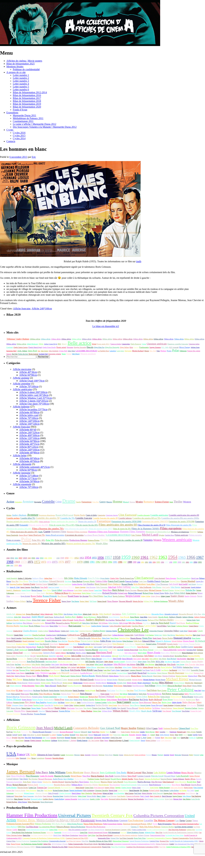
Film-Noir (95, 502)
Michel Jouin (135, 732)
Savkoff (14, 735)
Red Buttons (167, 694)
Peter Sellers (34, 694)
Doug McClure (62, 641)
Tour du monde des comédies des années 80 (126, 540)
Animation (18, 502)
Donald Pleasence (14, 641)
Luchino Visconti (88, 590)
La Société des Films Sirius (175, 835)
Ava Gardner (110, 620)
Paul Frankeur (101, 690)
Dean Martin (71, 638)
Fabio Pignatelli (53, 793)
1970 (23, 561)
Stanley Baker (68, 705)
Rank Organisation (165, 824)
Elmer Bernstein (180, 782)
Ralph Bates (143, 694)
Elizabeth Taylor (34, 644)
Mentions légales (14, 66)
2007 (11, 565)
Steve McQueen (123, 705)
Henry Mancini (91, 772)
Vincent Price (19, 711)
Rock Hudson (123, 699)
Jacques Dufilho (194, 656)
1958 (116, 557)
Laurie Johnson (178, 779)
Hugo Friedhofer (18, 776)
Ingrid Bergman (42, 656)
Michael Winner (180, 590)
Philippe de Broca (61, 593)
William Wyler (148, 601)
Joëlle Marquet (164, 735)
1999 (175, 562)
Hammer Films (58, 531)
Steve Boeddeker (119, 793)
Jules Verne (71, 351)
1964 (172, 557)
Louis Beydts (195, 799)
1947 (54, 558)
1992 (146, 562)
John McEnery (108, 664)
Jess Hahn (151, 661)
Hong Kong (109, 755)
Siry (44, 737)
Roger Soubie (128, 728)
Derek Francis (157, 638)
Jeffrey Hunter (108, 661)
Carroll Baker (162, 626)
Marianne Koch (198, 673)
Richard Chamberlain (50, 697)
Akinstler (139, 735)
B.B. (59, 344)
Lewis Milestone (68, 590)
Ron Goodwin (115, 785)
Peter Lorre (25, 694)
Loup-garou (120, 351)
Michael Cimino (168, 590)
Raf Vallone (123, 694)
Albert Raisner (22, 802)
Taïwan (33, 758)
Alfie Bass (197, 614)
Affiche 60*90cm (28, 469)
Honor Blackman (187, 653)
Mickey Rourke (132, 683)
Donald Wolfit (39, 641)
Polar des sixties (62, 540)
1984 (110, 562)
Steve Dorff (131, 776)
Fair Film (162, 847)
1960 (135, 557)
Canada (62, 755)
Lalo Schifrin (160, 772)
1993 (150, 562)
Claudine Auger (51, 635)
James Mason (85, 658)
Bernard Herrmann (45, 779)
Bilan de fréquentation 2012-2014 (30, 92)
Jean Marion (187, 799)
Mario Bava (106, 590)
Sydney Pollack (20, 601)
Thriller (178, 501)
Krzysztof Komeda (68, 787)
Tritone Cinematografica (43, 847)
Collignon (199, 737)
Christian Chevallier (101, 790)
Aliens (40, 344)
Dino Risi (15, 581)
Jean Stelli (44, 587)
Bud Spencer (63, 626)
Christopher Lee (133, 629)
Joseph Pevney (26, 590)
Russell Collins (52, 702)
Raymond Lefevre (36, 799)
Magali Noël (142, 673)
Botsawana (185, 755)
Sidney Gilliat (145, 596)
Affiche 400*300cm (29, 435)
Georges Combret (16, 584)
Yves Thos (194, 728)
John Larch (99, 664)
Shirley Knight (177, 702)
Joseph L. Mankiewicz (13, 590)
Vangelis (118, 787)
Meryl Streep (40, 679)
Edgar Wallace (124, 347)
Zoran (48, 737)
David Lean (195, 578)
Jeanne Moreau (79, 661)
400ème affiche (107, 339)
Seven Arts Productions (107, 820)
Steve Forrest (113, 705)
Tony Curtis (111, 708)
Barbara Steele (191, 620)
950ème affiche (21, 344)
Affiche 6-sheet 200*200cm (33, 392)
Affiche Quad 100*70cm (32, 380)
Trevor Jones (18, 796)
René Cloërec (84, 782)
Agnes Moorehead (33, 614)
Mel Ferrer (17, 679)
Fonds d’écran (20, 109)
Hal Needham (70, 653)
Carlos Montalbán (115, 626)
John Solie (89, 737)
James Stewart (96, 659)
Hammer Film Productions (31, 815)
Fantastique (87, 502)
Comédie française (83, 518)
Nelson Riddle (91, 796)
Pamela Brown (28, 690)
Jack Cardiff (183, 584)
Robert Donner (165, 697)
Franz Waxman (47, 796)
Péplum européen (195, 535)
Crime (58, 501)
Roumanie (48, 758)
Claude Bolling (59, 799)
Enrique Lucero (64, 644)
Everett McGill (107, 644)
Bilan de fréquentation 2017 (27, 98)
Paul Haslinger (196, 796)
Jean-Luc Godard (53, 587)
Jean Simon (168, 737)
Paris (158, 351)
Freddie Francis (154, 581)
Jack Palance (149, 656)
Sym (77, 735)
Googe (20, 735)
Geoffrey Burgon (48, 799)
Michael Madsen (137, 679)
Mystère (139, 502)
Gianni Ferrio (89, 787)
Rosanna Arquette (19, 702)
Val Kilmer (156, 708)
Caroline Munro (138, 626)
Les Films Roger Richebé (104, 835)
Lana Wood (107, 670)
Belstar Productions (162, 844)
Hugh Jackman (198, 653)
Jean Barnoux (46, 740)
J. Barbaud (72, 740)
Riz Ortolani (33, 779)
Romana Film (164, 841)
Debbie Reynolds (84, 638)
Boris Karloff (164, 623)
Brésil (191, 755)
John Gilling (124, 586)
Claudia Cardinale (38, 635)
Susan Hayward (157, 705)
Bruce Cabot (45, 626)
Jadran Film (47, 844)
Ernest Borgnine (84, 644)
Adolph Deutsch (58, 782)
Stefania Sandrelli (79, 705)
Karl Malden (177, 667)
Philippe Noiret (66, 694)
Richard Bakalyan (13, 697)
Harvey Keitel (142, 653)
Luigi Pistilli (132, 673)
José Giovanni (185, 587)
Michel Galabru (46, 683)
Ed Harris (97, 641)
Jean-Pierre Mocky (51, 661)
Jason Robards (127, 659)
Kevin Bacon (45, 670)
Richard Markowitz (19, 785)
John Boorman (91, 587)
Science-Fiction (162, 501)
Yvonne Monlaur (27, 714)
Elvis (131, 347)
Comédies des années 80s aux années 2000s (180, 518)
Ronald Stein (191, 782)
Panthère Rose (169, 535)
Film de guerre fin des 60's (86, 525)
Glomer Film (115, 838)
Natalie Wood (62, 686)
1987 (125, 562)
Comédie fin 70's (67, 518)
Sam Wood (108, 596)
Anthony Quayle (12, 620)
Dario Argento (171, 578)
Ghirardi (84, 732)
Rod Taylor (144, 699)
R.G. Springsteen (75, 593)
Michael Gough (87, 679)
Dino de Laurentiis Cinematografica (185, 824)
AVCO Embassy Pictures (60, 844)
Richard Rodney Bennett (61, 790)
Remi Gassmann (28, 796)
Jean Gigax (124, 735)
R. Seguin (65, 735)
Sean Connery (124, 702)
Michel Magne (76, 776)
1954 (88, 557)
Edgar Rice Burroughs (112, 347)
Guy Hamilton (88, 584)
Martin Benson (114, 676)
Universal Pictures (74, 815)
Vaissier (90, 735)
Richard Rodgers (11, 802)
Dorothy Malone (51, 641)
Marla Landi (65, 676)
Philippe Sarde (32, 785)
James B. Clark (15, 587)
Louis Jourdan (111, 673)
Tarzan (64, 354)
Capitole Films (154, 841)
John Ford (112, 587)
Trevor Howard (132, 708)
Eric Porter (73, 644)
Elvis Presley (54, 644)
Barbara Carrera (141, 620)
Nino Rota (86, 776)
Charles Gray (65, 631)
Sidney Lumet (165, 596)
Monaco (154, 755)
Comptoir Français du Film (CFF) (77, 838)
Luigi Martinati (166, 740)
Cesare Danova (193, 626)
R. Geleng (52, 735)
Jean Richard (171, 659)
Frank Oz (40, 647)
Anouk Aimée (163, 617)
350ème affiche (97, 339)
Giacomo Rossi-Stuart (131, 650)
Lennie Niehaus (174, 772)
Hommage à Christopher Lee (158, 532)
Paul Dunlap (48, 790)
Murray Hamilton (15, 686)
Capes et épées (116, 344)
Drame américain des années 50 (64, 521)
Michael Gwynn (100, 679)
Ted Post (29, 601)
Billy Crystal (123, 623)
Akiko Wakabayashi (46, 614)
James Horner (194, 776)
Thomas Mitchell (47, 708)
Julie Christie (109, 667)
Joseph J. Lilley (95, 799)
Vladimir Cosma (93, 779)
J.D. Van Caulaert (93, 740)
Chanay (152, 735)
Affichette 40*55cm (29, 444)
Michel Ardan (11, 683)
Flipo (102, 740)
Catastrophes (126, 344)
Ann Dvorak (124, 617)
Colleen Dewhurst (118, 635)
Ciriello (142, 732)
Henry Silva (165, 653)
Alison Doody (26, 617)
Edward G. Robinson (163, 641)
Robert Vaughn (88, 699)
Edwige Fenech (188, 641)
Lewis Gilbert (57, 590)
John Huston (156, 587)
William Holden (120, 711)
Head (111, 735)
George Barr (185, 737)
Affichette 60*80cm (29, 412)
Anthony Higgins (187, 617)
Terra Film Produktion (118, 847)
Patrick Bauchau (54, 690)
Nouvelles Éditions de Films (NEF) (100, 841)
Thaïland (160, 755)
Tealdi (160, 728)
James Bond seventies (54, 535)
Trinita (68, 354)
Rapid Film (21, 829)
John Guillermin (145, 587)
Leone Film (83, 832)
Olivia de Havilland (174, 686)
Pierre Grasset (105, 694)
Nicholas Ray (190, 590)
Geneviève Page (162, 647)
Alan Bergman (156, 782)
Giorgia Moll (181, 650)
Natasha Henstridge (74, 686)
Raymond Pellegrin (154, 694)
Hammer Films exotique (77, 532)
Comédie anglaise (13, 518)
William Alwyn (76, 785)
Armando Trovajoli (46, 785)
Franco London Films (139, 829)
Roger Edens (166, 785)
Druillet (102, 732)
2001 (183, 562)
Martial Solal (113, 790)
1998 (170, 562)
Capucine (105, 626)
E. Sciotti (38, 735)
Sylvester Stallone (180, 705)
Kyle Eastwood (99, 787)
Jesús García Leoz (83, 799)
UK (28, 754)
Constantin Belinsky (86, 728)
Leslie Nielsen (11, 673)
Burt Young (86, 626)
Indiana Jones (195, 347)
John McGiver (120, 664)
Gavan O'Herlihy (130, 647)
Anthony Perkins (199, 617)
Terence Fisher (47, 600)
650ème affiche (158, 339)
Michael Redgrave (149, 679)
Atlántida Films (150, 832)
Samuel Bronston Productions (139, 841)
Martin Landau (124, 676)
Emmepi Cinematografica (180, 838)
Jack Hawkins (87, 656)
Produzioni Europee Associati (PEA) (20, 824)
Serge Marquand (145, 702)
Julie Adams (101, 667)
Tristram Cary (42, 787)
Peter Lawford (15, 694)
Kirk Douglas (75, 670)
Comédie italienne (125, 518)
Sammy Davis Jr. (70, 702)
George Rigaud (67, 650)
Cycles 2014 (19, 138)
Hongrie (115, 755)
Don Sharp (23, 581)
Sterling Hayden (102, 705)
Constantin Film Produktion (39, 841)
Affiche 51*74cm (28, 478)
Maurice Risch (192, 676)
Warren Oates (97, 711)
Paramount (88, 820)
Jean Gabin (145, 659)
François (77, 732)
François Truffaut (131, 581)
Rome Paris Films (140, 838)
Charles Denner (54, 631)
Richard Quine (148, 593)
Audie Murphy (79, 620)
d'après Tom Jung (116, 737)
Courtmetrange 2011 (23, 121)
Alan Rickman (68, 614)
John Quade (171, 664)
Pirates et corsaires (13, 540)
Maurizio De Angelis (62, 776)
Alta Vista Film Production (177, 829)
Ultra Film (85, 841)
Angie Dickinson (89, 617)
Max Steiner (147, 772)
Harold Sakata (90, 653)
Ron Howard (62, 596)
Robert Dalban (141, 696)
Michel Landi (150, 534)
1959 (126, 557)
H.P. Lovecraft (174, 347)
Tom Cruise (79, 708)
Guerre (102, 502)
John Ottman (187, 796)
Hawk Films (57, 835)
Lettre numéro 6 (21, 89)
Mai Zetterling (151, 673)
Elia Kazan (68, 581)
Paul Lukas (111, 690)
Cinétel (171, 844)
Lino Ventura (136, 535)
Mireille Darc (189, 683)
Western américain (177, 539)
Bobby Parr (154, 623)
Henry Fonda (153, 652)
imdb (138, 261)
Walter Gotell (75, 711)
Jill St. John (160, 661)
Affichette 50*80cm (29, 481)
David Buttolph (134, 790)
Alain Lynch (83, 735)
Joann (24, 735)
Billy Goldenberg (88, 790)
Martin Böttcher (147, 793)
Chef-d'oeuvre (136, 344)
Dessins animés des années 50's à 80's (22, 521)
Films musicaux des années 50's (24, 532)
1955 (94, 557)
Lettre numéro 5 (21, 86)
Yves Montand (176, 711)
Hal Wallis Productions (105, 844)
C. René (143, 737)
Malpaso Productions (43, 824)
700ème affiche (168, 339)
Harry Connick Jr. (155, 796)
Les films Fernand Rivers (96, 829)
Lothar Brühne (174, 790)
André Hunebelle (11, 578)
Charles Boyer (17, 631)
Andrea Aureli (59, 617)
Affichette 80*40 (27, 429)
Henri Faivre (20, 740)
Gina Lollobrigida (170, 650)
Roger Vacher (10, 740)
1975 (55, 561)
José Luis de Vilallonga (40, 667)
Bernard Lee (76, 623)
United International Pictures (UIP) (37, 829)
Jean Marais (162, 659)
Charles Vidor (114, 578)
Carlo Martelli (118, 782)
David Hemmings (28, 638)
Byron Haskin (104, 578)
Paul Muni (130, 690)
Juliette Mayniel (148, 667)
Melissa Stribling (29, 679)
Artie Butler (38, 796)
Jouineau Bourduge (170, 728)
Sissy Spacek (28, 705)
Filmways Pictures (63, 827)
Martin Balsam (102, 676)
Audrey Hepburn (19, 515)
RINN (181, 735)
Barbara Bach (120, 620)
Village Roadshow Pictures (135, 832)
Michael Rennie (160, 679)
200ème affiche (66, 339)
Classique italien (194, 344)
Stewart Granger (145, 705)
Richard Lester (122, 593)
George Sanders (79, 650)
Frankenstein (144, 347)
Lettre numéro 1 (21, 75)
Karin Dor (157, 667)
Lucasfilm (148, 820)
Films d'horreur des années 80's (76, 529)
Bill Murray (94, 623)
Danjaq (182, 820)
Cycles (9, 129)
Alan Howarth (18, 793)
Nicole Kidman (108, 686)
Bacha (200, 735)
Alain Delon (58, 614)
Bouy (162, 737)
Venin (118, 732)
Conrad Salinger (12, 779)
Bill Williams (103, 623)
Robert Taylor (78, 699)
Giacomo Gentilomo (64, 584)
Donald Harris (116, 779)
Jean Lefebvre (153, 659)
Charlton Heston (99, 631)
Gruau (158, 740)
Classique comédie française (177, 344)
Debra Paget (106, 638)
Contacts (10, 141)
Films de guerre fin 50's (122, 529)
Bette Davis (86, 623)
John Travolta (190, 664)
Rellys (186, 694)
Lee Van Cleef (184, 670)
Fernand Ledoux (151, 644)
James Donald (52, 659)
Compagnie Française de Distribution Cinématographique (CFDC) (43, 838)
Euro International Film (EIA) (184, 844)
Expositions (12, 112)
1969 (17, 561)
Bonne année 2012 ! (103, 344)
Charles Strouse (126, 787)
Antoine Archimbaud (152, 779)
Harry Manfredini (86, 793)
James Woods (107, 659)
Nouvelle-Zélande (58, 758)
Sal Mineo (61, 702)
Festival (136, 347)
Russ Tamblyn (41, 702)
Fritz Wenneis (164, 790)
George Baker (198, 647)
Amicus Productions (77, 827)
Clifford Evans (73, 635)
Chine (29, 758)
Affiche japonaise (22, 472)
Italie (33, 754)
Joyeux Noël (63, 351)
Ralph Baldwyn (133, 694)
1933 (16, 558)
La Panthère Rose (103, 351)
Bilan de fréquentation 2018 (27, 101)
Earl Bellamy (44, 581)
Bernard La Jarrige (63, 623)
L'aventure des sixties (74, 535)
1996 (162, 562)
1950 (67, 558)
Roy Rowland (84, 596)
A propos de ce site (16, 72)
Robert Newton (27, 699)
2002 (187, 562)
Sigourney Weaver (18, 705)
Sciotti (190, 735)
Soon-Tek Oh (48, 705)
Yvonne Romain (40, 714)
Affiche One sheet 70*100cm (34, 403)
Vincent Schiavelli (32, 711)
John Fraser (73, 664)
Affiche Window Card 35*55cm (35, 398)
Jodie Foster (10, 664)
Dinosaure (70, 347)
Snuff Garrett (105, 779)
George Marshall (188, 581)
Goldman (54, 740)
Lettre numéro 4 (21, 83)
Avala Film (50, 832)
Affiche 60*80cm (28, 375)
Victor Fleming (112, 601)
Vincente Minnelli (125, 601)
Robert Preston (37, 699)
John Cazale (55, 664)
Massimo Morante (41, 793)
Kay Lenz (16, 670)
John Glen (135, 587)
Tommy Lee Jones (99, 708)
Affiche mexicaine (22, 369)
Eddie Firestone (117, 641)
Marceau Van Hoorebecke (136, 799)
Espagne (56, 755)
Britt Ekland (24, 626)
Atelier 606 (105, 735)
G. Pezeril (125, 740)
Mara (176, 735)
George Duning (166, 779)
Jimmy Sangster (80, 587)
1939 (25, 558)
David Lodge (39, 638)
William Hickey (107, 711)
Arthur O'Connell (67, 620)
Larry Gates (115, 670)
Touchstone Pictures (39, 832)
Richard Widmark (106, 696)
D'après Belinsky (134, 740)
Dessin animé (61, 347)
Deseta (144, 735)
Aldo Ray (95, 614)
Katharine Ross (188, 667)
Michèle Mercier (101, 683)
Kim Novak (65, 670)
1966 (190, 557)
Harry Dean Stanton (130, 653)
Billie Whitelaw (113, 623)
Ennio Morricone (74, 772)
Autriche (166, 755)
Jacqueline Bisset (168, 656)
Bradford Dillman (192, 623)
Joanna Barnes (185, 661)
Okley (157, 732)
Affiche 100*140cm (29, 423)
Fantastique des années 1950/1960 (126, 521)
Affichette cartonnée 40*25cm (34, 467)
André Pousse (48, 617)
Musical (126, 502)
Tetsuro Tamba (36, 708)
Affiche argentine (21, 383)
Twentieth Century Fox (112, 815)
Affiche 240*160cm (42, 308)
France (21, 754)
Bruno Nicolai (187, 772)
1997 (166, 562)
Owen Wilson (10, 690)
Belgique (101, 755)
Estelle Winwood (96, 644)
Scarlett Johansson (88, 702)
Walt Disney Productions (70, 835)
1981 (92, 561)
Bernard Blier (50, 623)
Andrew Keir (70, 617)
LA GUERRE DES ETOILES (86, 351)
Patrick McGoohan (66, 690)
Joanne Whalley (197, 661)
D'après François (82, 740)
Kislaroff (72, 735)
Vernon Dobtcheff (178, 708)
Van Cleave (23, 779)
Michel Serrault (68, 683)
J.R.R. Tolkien (22, 351)
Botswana (178, 755)
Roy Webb (190, 790)
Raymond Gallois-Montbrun (118, 799)
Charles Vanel (74, 631)
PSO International (114, 832)
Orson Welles (197, 686)
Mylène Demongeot (28, 686)
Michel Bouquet (22, 683)
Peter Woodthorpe (46, 694)
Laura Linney (125, 670)
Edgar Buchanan (128, 641)
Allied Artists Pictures (75, 824)
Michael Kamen (29, 793)
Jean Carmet (137, 659)
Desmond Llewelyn (182, 638)
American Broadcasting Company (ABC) (118, 829)
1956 (100, 557)
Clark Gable (192, 631)
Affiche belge (20, 455)
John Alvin (30, 735)
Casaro (155, 728)
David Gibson (76, 793)
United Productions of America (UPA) (178, 847)
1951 (71, 558)
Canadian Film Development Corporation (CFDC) (142, 847)
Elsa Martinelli (44, 644)
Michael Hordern (112, 679)
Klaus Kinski (87, 670)
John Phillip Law (160, 664)
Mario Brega (42, 675)
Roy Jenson (30, 702)
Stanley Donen (177, 596)
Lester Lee (32, 787)
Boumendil (45, 735)
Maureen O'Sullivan (168, 676)
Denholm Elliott (124, 638)
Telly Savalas (191, 705)
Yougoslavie (70, 755)
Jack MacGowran (125, 656)
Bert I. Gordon (58, 578)
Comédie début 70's (27, 518)
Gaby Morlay (89, 647)
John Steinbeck (53, 351)
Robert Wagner (100, 699)
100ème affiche (45, 339)
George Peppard (47, 650)
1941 (33, 558)
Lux (177, 820)
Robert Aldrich (179, 593)
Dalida (165, 635)
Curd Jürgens (139, 635)
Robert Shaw (69, 699)
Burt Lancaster (75, 626)
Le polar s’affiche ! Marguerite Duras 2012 (34, 124)
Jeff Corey (100, 661)
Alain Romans (95, 782)
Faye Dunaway (118, 644)
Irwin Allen (151, 584)
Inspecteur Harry (11, 351)
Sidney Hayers (155, 596)
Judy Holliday (81, 667)
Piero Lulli (75, 694)
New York (153, 351)
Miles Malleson (166, 682)
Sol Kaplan (183, 790)
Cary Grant (171, 626)
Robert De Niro (154, 696)
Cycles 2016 (19, 132)
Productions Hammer (78, 540)
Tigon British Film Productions (22, 832)
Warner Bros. (26, 820)
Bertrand (67, 737)
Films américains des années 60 (118, 524)
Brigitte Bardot (79, 515)
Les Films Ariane (32, 827)
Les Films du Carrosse (73, 841)
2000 (179, 562)
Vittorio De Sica (138, 601)
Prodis (155, 824)
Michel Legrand (134, 772)
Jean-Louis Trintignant (19, 661)
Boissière (132, 735)
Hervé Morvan (150, 732)
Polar (175, 350)
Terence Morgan (16, 708)
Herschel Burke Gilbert (62, 785)
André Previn (58, 779)
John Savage (180, 664)
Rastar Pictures (15, 844)
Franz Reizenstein (130, 782)
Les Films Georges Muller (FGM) (42, 835)
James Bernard (20, 771)
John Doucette (64, 664)
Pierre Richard (114, 694)
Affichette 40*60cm (29, 461)
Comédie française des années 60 (105, 518)
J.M (153, 737)
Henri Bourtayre (31, 790)
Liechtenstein (10, 758)
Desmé (143, 740)
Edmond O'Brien (148, 641)
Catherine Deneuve (182, 626)
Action (10, 501)
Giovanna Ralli (191, 650)
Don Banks (121, 772)
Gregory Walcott (60, 653)
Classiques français (112, 515)
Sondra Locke (38, 705)
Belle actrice (79, 342)
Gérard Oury (52, 584)
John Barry (41, 772)
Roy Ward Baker (96, 596)
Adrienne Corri (20, 614)
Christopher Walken (171, 631)
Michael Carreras (155, 590)
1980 (86, 561)
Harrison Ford (104, 652)
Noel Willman (150, 685)
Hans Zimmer (18, 799)
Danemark (23, 758)
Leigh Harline (11, 787)
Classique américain (157, 343)
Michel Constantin (34, 683)
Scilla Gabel (111, 702)
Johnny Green (37, 782)
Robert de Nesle (108, 793)
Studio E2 (192, 737)
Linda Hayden (29, 673)
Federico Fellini (101, 581)
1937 (20, 558)
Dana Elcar (188, 635)
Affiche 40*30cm (28, 372)
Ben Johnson (28, 623)
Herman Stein (177, 799)
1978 (73, 561)
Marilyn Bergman (144, 782)
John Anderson (26, 664)
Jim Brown (168, 661)
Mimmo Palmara (178, 683)
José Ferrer (27, 667)
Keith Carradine (35, 670)
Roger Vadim (36, 596)
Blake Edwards (80, 578)
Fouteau (59, 735)
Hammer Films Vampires (132, 531)
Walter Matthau (86, 711)
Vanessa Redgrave (166, 708)
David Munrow (191, 793)
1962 (153, 557)
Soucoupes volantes (54, 354)
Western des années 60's (53, 543)
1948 (58, 558)
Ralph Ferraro (188, 787)
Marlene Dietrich (75, 676)
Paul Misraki (185, 785)
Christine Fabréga (111, 631)
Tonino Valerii (84, 601)
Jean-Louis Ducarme (176, 787)
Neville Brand (86, 686)
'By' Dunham (144, 790)
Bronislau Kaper (58, 796)
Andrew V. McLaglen (25, 578)
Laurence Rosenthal (71, 799)
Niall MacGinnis (97, 686)
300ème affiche (86, 339)
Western (187, 501)
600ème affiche (148, 339)
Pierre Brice (96, 694)
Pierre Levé (97, 735)
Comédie (48, 501)
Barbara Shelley (166, 620)
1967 (200, 557)
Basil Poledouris (155, 785)
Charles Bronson (30, 631)
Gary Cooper (108, 647)
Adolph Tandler (127, 779)
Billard (94, 344)
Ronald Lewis (190, 699)
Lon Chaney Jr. (75, 673)
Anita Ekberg (102, 617)
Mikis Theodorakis (34, 802)
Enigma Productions (22, 841)
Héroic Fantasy (184, 347)
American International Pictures (134, 824)
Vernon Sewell (102, 601)
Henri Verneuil (101, 584)
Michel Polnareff (80, 779)
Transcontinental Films (157, 835)
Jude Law (64, 667)
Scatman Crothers (101, 702)
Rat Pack (15, 354)
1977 (67, 561)
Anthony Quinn (25, 620)
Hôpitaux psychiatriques (180, 532)
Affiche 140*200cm (29, 421)
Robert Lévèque (151, 740)
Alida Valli (17, 617)
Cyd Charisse (149, 635)
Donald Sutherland (28, 641)
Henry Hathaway (114, 584)
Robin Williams (112, 699)
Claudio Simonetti (65, 793)
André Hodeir (154, 787)
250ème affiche (76, 339)
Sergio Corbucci (119, 596)
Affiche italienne (21, 406)
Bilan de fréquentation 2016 (27, 95)
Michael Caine (60, 679)
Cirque (144, 344)
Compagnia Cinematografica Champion (159, 838)
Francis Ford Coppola (116, 581)
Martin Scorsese (131, 590)
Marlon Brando (88, 676)
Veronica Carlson (191, 708)
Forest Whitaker (183, 644)
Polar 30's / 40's (38, 540)
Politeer (157, 737)
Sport (171, 502)
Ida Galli (33, 656)
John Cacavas (129, 793)
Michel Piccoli (56, 683)
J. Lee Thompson (162, 584)
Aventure (28, 501)
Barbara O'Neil (153, 620)
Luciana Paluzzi (122, 673)
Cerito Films (53, 829)
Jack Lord (115, 656)
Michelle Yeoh (121, 683)
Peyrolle (14, 737)
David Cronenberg (184, 578)
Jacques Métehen (123, 790)
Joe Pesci (18, 664)
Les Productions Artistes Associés (118, 827)
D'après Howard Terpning (42, 732)
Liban (201, 755)
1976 (61, 561)
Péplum (163, 351)
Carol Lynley (126, 626)
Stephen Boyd (90, 705)
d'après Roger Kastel (128, 737)
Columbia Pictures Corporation (158, 815)
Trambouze (172, 732)
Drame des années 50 (87, 521)
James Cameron (25, 587)
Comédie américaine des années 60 (184, 515)
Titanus (195, 821)
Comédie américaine (159, 515)
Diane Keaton (196, 638)
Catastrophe (101, 515)
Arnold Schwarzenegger (54, 620)
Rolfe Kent (9, 799)
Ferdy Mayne (130, 644)
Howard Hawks (127, 584)
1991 (142, 562)
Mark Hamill (54, 676)
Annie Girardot (153, 617)
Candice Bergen (96, 626)
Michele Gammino (89, 683)
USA (11, 753)
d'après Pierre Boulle (49, 347)
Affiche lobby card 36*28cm (33, 395)
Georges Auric (168, 793)
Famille (78, 502)
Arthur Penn (48, 578)
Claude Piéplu (18, 635)
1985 (115, 562)
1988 (129, 562)
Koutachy (24, 732)
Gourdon (162, 732)
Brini (157, 735)
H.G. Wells (165, 347)
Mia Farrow (50, 679)
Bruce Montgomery (47, 802)
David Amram (103, 785)
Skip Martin (176, 785)
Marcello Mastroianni (176, 673)
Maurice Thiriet (106, 782)
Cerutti (149, 737)
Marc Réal (28, 737)
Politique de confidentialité (26, 69)
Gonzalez (53, 737)
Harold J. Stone (81, 653)
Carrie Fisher (150, 626)
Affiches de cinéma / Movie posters (24, 60)
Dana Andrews (180, 635)
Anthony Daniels (175, 617)
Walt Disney (76, 354)
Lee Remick (173, 670)
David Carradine (16, 638)
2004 (195, 562)
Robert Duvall (176, 696)
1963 (162, 557)
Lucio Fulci (98, 590)
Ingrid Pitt (52, 656)
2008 (16, 565)
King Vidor (47, 590)
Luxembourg (40, 758)
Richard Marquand (135, 593)
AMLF (149, 824)
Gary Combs (98, 647)
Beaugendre (60, 737)
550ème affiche (138, 339)
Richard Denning (73, 697)
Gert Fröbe (112, 650)
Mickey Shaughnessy (144, 683)
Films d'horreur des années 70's (48, 528)
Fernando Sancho (172, 644)
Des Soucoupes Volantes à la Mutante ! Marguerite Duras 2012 (45, 127)
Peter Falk (197, 690)
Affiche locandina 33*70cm (33, 409)
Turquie (148, 755)
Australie (87, 755)
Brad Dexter (180, 623)
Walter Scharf (82, 796)
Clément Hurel (184, 728)
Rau (30, 732)
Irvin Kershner (140, 584)
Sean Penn (135, 702)
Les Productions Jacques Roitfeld (32, 844)
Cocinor (189, 820)
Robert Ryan (59, 699)
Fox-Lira (123, 832)
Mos (167, 732)
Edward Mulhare (177, 641)
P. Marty (113, 732)
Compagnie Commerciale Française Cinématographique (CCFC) (134, 844)
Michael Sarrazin (195, 679)
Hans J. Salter (101, 796)
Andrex (79, 617)
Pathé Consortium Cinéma (112, 824)
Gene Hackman (143, 647)
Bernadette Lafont (39, 623)
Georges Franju (29, 584)
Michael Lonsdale (124, 679)
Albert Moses (77, 614)
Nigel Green (118, 686)
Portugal (196, 755)
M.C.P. (8, 737)
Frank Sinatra (50, 647)
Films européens (171, 528)
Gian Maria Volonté (146, 650)
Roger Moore (168, 699)
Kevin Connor (37, 590)
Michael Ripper (177, 679)
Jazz (39, 351)
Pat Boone (36, 690)
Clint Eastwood (127, 514)
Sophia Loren (58, 705)
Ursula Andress (145, 708)
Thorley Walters (60, 708)
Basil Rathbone (17, 623)
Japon (82, 755)
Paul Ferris (137, 793)
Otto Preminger (31, 593)
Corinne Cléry (129, 635)
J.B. (148, 735)
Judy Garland (71, 667)
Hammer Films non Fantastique (103, 531)
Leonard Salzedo (54, 787)
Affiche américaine (22, 389)
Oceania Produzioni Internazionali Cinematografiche (85, 847)
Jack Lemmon (106, 656)
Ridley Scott (169, 593)
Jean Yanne (190, 659)
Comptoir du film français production (125, 835)
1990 (138, 562)
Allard (149, 728)
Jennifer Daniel (131, 661)
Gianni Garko (158, 650)
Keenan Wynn (24, 670)
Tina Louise (71, 708)
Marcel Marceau (162, 673)
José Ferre (19, 667)
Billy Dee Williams (135, 623)
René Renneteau (37, 737)
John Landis (166, 587)
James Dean (43, 659)
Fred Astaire (69, 647)
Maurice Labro (142, 590)
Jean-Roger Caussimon (65, 661)
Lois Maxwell (63, 673)
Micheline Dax (111, 683)
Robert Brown (131, 697)
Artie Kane (27, 782)
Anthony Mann (38, 578)
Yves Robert (186, 711)
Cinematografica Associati (57, 841)
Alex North (109, 776)
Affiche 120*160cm (29, 438)
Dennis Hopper (136, 638)
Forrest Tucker (194, 644)
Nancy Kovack (50, 686)
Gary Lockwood (118, 647)
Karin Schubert (166, 667)
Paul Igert (21, 737)
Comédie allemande (143, 515)
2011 (20, 565)
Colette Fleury (107, 635)
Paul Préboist (152, 690)
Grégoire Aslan (36, 653)
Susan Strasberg (168, 705)
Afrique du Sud (129, 755)
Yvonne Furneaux (13, 714)
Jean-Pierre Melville (67, 587)
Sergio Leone (132, 595)
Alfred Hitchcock (32, 344)
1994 (154, 562)
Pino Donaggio (32, 776)
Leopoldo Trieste (197, 670)
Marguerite (128, 351)
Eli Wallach (200, 641)
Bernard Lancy (181, 732)
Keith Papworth (158, 793)
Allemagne (94, 755)
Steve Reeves (135, 705)
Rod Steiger (134, 699)
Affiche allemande (22, 464)
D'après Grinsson (35, 740)
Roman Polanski (50, 596)
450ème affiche (117, 339)
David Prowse (60, 638)
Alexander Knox (157, 614)
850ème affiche (199, 339)
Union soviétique (139, 755)
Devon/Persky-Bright (91, 844)
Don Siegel (33, 581)
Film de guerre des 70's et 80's (62, 525)
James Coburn (33, 658)
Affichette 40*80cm (29, 452)
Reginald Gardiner (178, 694)
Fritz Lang (165, 581)
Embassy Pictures (143, 835)
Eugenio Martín (89, 581)
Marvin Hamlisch (97, 776)
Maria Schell (189, 673)
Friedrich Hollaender (70, 796)
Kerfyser (9, 732)
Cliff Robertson (62, 635)
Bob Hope (146, 623)
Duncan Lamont (87, 641)
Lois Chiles (52, 673)
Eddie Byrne (105, 641)
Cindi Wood (183, 631)
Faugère (195, 735)
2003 (191, 562)
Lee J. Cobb (155, 670)
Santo (79, 702)
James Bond (32, 351)
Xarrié (89, 732)
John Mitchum (149, 664)
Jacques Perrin (11, 659)
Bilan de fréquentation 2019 (27, 104)
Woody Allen (102, 543)
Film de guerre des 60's (39, 525)
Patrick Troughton (78, 690)
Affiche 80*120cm (28, 446)
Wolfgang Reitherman (161, 601)
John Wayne (10, 667)
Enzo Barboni (77, 581)
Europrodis (57, 832)
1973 (43, 561)
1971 (30, 561)
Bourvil (173, 623)
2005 (200, 562)
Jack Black (59, 656)
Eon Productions (135, 820)
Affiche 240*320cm (29, 432)
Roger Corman (33, 354)
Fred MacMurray (78, 647)
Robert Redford (49, 699)
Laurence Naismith (136, 670)
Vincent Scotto (22, 787)
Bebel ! (64, 344)
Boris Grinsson (21, 727)
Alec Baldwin (116, 614)
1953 (81, 558)
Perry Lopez (162, 690)
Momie (146, 351)
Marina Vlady (31, 676)
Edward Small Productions (70, 832)
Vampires (148, 540)
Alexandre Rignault (186, 614)
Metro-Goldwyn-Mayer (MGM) (58, 820)
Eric (34, 157)
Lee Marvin (165, 670)
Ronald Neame (73, 596)
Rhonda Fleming (195, 694)
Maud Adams (157, 676)
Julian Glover (91, 667)
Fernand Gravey (140, 644)
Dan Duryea (171, 635)
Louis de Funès (100, 673)
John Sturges (175, 587)
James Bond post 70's (36, 535)
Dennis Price (147, 638)
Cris (174, 737)
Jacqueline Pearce (181, 656)
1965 (182, 557)
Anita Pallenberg (114, 617)
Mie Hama (155, 683)
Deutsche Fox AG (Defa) (60, 847)
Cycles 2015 (19, 135)
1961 (144, 557)
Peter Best (27, 799)
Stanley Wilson (110, 787)
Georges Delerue (120, 776)
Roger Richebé (25, 596)
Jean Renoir (35, 587)
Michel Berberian (63, 740)
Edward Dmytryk (56, 581)
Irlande (172, 755)
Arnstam (27, 740)
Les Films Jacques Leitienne (184, 827)
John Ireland (90, 664)
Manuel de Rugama (115, 740)
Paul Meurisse (121, 690)
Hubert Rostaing (164, 787)
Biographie (37, 502)
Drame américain (44, 521)
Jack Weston (158, 656)
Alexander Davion (144, 614)
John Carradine (46, 664)
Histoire (109, 502)
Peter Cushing (180, 689)
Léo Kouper (97, 737)
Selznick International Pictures (98, 832)
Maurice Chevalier (181, 676)
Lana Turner (98, 670)
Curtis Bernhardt (159, 578)
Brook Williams (34, 626)
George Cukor (175, 581)
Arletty (43, 620)
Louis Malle (78, 590)
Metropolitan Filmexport (121, 841)
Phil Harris (56, 694)
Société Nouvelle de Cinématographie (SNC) (183, 841)
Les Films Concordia (126, 838)
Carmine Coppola (143, 776)
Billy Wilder (69, 578)
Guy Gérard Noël (110, 728)
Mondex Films (63, 829)
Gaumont (123, 820)
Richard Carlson (96, 593)
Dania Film (26, 835)
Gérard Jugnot (103, 650)
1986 (120, 562)
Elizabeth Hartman (22, 644)
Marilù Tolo (10, 676)
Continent (9, 347)
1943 (42, 558)
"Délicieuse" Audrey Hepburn (17, 339)
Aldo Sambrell (105, 614)
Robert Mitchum (13, 699)
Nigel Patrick (127, 686)
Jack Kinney (192, 584)
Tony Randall (121, 708)
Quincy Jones (136, 787)
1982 (98, 561)
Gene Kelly (152, 647)
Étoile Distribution (195, 838)
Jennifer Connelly (119, 661)
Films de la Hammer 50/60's (145, 528)
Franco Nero (21, 647)
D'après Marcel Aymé (35, 347)
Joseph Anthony (196, 587)
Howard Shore (169, 776)
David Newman (167, 796)
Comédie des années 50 (48, 518)
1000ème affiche (35, 339)
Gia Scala (120, 650)
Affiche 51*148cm (28, 475)
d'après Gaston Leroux (20, 347)
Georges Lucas (41, 584)
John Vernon (200, 664)
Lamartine (113, 351)
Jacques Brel (10, 790)
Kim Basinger (55, 670)
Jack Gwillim (76, 656)
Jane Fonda (117, 658)
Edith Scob (138, 641)
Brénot (172, 735)
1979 (80, 561)
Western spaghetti (88, 354)
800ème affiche (189, 339)
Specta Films (83, 835)
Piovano (73, 737)
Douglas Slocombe (80, 347)
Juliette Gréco (137, 667)
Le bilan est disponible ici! (105, 326)
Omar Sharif (187, 686)
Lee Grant (146, 670)
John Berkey (106, 737)
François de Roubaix (133, 796)
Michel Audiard (138, 351)
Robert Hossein (187, 697)
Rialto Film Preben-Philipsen (150, 827)
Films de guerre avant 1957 (100, 529)
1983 (104, 561)
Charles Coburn (43, 631)
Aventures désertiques (47, 515)
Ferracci (141, 728)
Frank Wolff (60, 647)
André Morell (37, 617)
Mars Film (159, 832)
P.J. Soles (19, 690)
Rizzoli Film (106, 847)
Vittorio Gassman (51, 711)
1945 (45, 558)
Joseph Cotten (54, 667)
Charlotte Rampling (85, 631)
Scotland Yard (43, 354)
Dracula (90, 347)
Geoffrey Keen (174, 647)
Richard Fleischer (110, 593)
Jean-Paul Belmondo (36, 661)
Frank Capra (143, 581)
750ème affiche (179, 339)
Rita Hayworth (120, 697)
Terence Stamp (26, 708)
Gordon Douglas (77, 584)
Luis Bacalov (121, 796)
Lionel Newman (111, 796)
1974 (49, 562)
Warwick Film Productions (95, 827)
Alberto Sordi (87, 614)
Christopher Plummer (156, 631)
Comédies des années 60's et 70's (146, 518)
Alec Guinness (129, 613)
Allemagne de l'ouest (45, 755)
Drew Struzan (191, 732)
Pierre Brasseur (86, 694)
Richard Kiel (93, 697)
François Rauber (20, 790)
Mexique (77, 755)
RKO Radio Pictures (59, 824)
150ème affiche (56, 339)
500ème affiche (127, 339)
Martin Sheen (136, 676)
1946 (50, 558)
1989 (134, 562)
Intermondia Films (104, 838)
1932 (12, 558)
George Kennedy (34, 650)
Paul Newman (140, 690)
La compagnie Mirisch (47, 827)
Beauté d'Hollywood (64, 515)
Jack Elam (67, 656)
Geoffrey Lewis (187, 647)
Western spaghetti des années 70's (80, 543)
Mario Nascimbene (179, 793)
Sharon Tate (156, 702)
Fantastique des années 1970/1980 (182, 521)
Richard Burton (26, 697)
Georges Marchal (91, 650)
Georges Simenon (155, 347)
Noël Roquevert (138, 686)
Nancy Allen (39, 686)
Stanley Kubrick (190, 596)
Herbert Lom (175, 652)
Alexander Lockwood (171, 614)
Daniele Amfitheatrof (76, 790)
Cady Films (91, 835)
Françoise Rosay (31, 647)
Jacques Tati (22, 659)
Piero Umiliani (198, 787)
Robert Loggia (198, 697)
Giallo (40, 532)
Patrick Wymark (90, 690)
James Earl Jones (64, 658)
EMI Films (21, 827)
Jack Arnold (173, 584)
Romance (149, 501)
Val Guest (93, 601)
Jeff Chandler (90, 661)
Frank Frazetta (125, 732)
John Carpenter (101, 587)
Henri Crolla (145, 787)
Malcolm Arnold (157, 776)
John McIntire (131, 664)
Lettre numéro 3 (21, 81)
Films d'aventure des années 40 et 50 (151, 525)
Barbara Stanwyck (180, 620)
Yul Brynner (157, 711)
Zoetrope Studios (167, 827)
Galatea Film (191, 829)
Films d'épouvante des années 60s (179, 525)
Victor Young (139, 779)
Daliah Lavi (158, 635)
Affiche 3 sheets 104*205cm (33, 400)
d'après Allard (81, 737)
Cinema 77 (135, 827)
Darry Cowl (196, 635)
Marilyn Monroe (20, 676)
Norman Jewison (20, 593)
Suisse (121, 755)
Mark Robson (118, 590)
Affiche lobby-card (28, 415)
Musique (132, 502)
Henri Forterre (148, 799)
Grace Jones (27, 653)
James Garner (75, 659)
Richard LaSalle (154, 790)
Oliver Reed (161, 685)
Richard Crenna (62, 697)
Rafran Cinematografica (75, 844)
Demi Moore (114, 638)
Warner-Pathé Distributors (92, 824)
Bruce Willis (54, 626)
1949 (62, 558)
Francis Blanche (11, 647)
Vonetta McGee (64, 711)
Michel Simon (77, 683)
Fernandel (24, 525)
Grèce (17, 758)
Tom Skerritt (87, 708)
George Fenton (177, 796)
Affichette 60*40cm (29, 458)
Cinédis (14, 829)
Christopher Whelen (90, 785)
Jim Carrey (176, 661)
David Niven (49, 638)
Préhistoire (183, 351)
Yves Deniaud (166, 711)
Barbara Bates (130, 620)
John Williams (57, 772)
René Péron (95, 732)
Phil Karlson (50, 593)
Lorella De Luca (86, 673)
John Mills (140, 664)
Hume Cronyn (11, 656)
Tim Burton (75, 601)
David (185, 735)
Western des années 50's (31, 543)
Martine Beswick (147, 676)
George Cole (23, 650)
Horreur (117, 501)
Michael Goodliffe (73, 679)
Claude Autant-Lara (126, 578)
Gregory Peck (49, 652)
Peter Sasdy (41, 593)
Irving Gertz (169, 799)
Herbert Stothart (159, 799)
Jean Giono (44, 351)
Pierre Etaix (117, 735)
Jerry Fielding (68, 779)
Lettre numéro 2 (21, 78)
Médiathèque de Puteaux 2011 (28, 118)
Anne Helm (143, 617)
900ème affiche (11, 344)
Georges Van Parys (72, 782)
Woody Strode (146, 711)
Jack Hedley (96, 656)
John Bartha (36, 664)
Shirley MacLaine (189, 702)
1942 (37, 558)
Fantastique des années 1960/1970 (155, 521)
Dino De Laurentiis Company (77, 829)
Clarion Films (11, 841)
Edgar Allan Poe (99, 347)
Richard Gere (84, 697)
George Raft (58, 650)
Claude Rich (28, 635)
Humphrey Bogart (23, 656)
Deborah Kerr (96, 638)
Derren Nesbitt (167, 638)
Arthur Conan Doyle (50, 344)
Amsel (138, 737)
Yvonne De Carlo (195, 711)
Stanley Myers (190, 779)
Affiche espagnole (22, 484)
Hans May (40, 790)
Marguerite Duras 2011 (24, 115)
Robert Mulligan (191, 593)
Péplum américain (181, 535)
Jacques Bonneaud (66, 732)
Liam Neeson (20, 673)
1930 (8, 558)
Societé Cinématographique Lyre (157, 829)
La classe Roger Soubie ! (95, 535)
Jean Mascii (44, 728)
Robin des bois (23, 354)
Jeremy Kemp (142, 661)
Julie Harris (118, 667)
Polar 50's (50, 540)
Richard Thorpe (159, 593)
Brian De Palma (94, 578)
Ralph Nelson (86, 593)
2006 (8, 565)
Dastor (106, 740)
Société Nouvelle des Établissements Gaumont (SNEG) (181, 832)
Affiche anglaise (21, 377)
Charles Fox (47, 782)
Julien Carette (127, 667)
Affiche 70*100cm (28, 386)
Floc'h (108, 732)
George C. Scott (12, 650)
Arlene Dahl (36, 620)
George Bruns (196, 785)
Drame (68, 500)
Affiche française (21, 308)
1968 (9, 562)
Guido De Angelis (46, 776)
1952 (76, 558)
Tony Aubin (104, 799)
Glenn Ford (18, 653)
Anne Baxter (134, 617)
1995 (158, 562)
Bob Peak (16, 732)
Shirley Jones (166, 702)
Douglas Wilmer (74, 641)
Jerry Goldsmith (108, 772)
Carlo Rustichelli (182, 776)
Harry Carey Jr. (118, 653)
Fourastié (55, 732)
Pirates (169, 351)
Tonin (178, 737)
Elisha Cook (10, 644)
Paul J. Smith (144, 796)
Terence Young (66, 601)
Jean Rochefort (181, 659)
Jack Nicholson (138, 656)
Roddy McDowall (155, 699)
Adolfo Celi (10, 614)
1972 (37, 561)
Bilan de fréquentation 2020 (27, 106)
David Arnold (80, 787)
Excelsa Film (93, 838)
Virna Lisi (41, 711)
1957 (108, 557)
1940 (29, 558)
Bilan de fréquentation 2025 (20, 63)
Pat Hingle (44, 690)
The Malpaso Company (164, 820)
